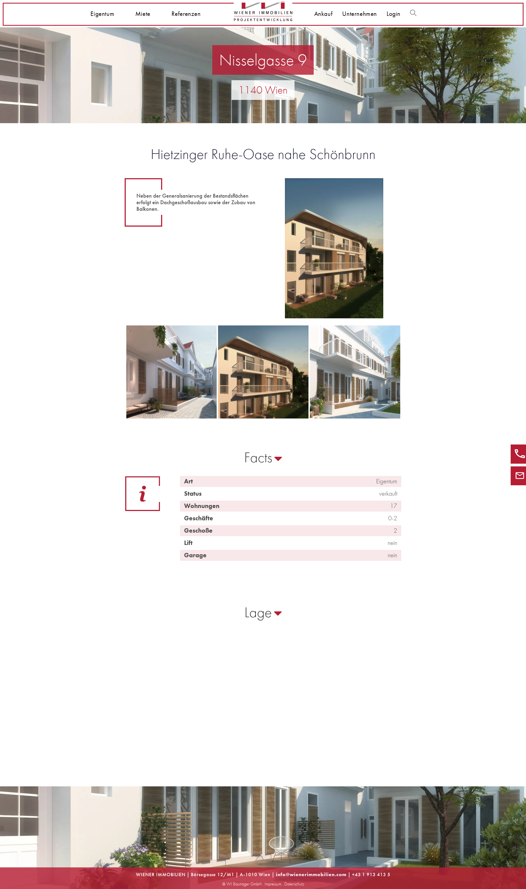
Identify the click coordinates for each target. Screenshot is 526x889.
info (281, 874)
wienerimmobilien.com (318, 874)
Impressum (273, 884)
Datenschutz (294, 884)
